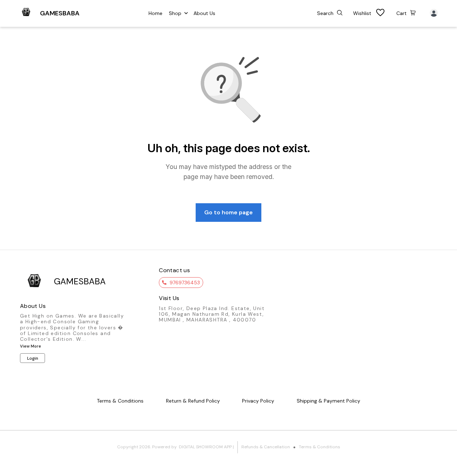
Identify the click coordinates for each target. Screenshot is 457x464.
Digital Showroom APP (205, 447)
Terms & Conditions (319, 447)
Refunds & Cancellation (265, 447)
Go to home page (228, 212)
